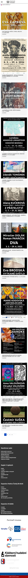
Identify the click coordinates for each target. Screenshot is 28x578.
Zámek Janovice (5, 454)
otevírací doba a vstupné (7, 471)
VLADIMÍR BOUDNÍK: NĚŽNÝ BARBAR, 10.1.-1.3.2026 (11, 110)
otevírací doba (4, 490)
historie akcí (4, 477)
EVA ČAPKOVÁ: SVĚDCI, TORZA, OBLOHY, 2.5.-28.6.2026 (12, 32)
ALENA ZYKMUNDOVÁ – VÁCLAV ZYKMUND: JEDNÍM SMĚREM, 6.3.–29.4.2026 (12, 75)
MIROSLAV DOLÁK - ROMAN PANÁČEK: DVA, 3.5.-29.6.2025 (13, 251)
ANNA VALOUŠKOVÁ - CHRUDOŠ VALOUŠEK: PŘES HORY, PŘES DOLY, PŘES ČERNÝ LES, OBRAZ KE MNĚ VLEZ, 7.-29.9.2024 (13, 400)
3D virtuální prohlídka (7, 498)
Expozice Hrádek (5, 459)
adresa (2, 473)
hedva (2, 487)
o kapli (2, 470)
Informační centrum (6, 451)
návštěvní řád (4, 474)
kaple (2, 468)
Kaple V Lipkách (5, 456)
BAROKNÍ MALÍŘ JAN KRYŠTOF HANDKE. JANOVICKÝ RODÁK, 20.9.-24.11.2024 (12, 356)
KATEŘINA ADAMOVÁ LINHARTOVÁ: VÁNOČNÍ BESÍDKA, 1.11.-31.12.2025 (13, 154)
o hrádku (3, 508)
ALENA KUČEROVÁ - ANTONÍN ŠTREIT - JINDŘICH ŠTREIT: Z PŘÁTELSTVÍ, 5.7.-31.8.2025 (14, 216)
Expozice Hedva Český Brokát (8, 457)
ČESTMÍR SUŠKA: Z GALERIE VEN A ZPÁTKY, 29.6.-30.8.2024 (12, 426)
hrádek (3, 507)
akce (2, 476)
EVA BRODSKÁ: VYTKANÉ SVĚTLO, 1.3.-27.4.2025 (13, 276)
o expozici (3, 488)
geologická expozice (6, 511)
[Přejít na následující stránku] (14, 433)
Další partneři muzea (14, 568)
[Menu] (2, 2)
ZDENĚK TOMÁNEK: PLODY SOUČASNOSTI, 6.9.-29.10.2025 (12, 181)
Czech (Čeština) (6, 4)
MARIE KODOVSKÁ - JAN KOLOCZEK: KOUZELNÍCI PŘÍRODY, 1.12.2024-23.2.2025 (12, 321)
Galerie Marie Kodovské (7, 453)
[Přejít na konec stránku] (15, 433)
